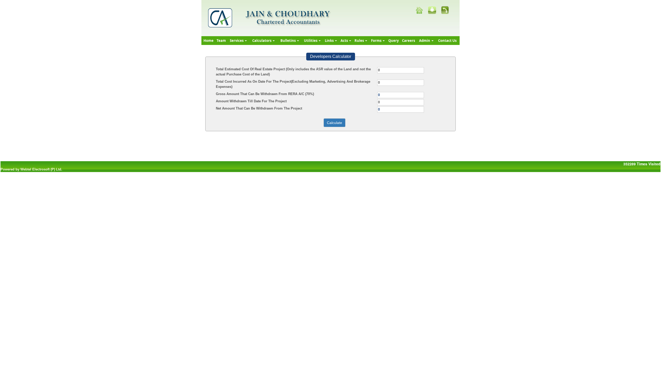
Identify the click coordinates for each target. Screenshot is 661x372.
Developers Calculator (330, 56)
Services (237, 40)
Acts (345, 40)
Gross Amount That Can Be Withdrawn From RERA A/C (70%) (265, 94)
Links (329, 40)
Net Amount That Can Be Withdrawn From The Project (259, 108)
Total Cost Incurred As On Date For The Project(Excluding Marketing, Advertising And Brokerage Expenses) (293, 84)
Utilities (311, 40)
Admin (425, 40)
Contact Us (447, 40)
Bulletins (288, 40)
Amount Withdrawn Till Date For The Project (251, 101)
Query (393, 40)
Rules (360, 40)
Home (208, 40)
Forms (376, 40)
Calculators (262, 40)
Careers (408, 40)
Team (221, 40)
